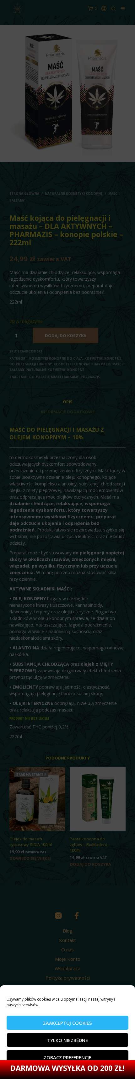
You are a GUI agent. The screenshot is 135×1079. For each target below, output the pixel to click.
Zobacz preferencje (67, 1057)
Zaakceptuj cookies (67, 1023)
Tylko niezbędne (67, 1040)
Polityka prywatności (46, 1071)
